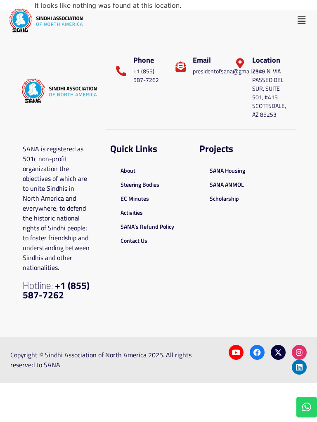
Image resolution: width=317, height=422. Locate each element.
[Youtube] (236, 352)
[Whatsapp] (306, 407)
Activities (132, 212)
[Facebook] (257, 352)
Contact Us (134, 240)
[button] (302, 20)
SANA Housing (227, 170)
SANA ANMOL (227, 184)
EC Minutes (135, 198)
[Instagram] (299, 352)
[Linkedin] (299, 367)
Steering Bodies (140, 184)
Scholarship (224, 198)
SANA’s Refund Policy (147, 226)
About (128, 170)
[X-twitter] (278, 352)
